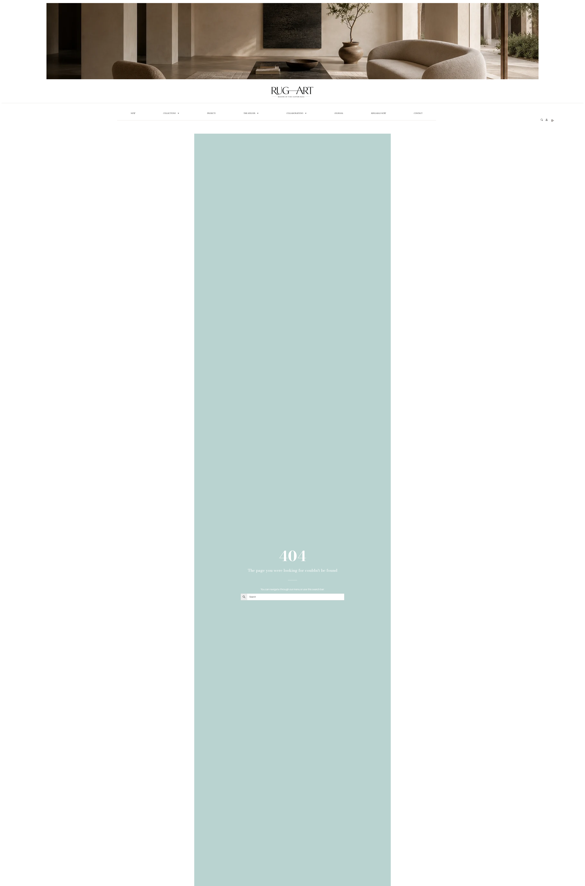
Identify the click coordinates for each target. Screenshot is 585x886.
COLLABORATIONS (294, 113)
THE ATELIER (249, 113)
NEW (133, 113)
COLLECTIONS (169, 113)
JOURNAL (339, 113)
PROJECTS (211, 113)
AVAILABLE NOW (378, 113)
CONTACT (418, 113)
